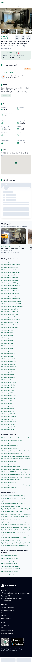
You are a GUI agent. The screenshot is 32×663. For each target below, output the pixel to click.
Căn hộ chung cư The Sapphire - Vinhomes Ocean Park (16, 464)
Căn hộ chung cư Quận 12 (8, 359)
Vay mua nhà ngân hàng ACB (8, 574)
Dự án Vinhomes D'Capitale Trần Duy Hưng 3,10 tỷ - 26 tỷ (16, 545)
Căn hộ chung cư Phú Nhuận (8, 382)
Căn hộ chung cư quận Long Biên (10, 296)
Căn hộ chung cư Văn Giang (8, 421)
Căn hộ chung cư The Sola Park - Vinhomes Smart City (15, 458)
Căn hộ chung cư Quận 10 (8, 353)
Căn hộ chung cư (12, 6)
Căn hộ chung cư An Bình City (9, 487)
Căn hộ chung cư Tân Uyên (8, 414)
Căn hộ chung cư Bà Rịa (7, 393)
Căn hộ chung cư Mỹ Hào (8, 408)
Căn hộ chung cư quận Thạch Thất (10, 319)
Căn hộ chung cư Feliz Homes (9, 461)
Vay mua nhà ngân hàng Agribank (10, 566)
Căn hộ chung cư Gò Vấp (7, 374)
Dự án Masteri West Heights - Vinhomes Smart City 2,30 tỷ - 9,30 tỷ (16, 530)
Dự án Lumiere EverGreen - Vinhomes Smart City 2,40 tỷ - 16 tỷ (16, 535)
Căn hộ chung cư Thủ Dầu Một (9, 416)
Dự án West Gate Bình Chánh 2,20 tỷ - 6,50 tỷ (13, 537)
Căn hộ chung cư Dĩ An (7, 401)
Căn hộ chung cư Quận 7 (7, 346)
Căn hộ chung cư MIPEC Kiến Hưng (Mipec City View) (15, 472)
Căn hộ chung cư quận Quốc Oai (9, 309)
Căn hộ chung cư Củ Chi (7, 372)
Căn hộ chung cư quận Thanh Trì (9, 322)
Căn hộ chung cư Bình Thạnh (8, 366)
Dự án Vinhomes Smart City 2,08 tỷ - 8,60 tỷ (13, 495)
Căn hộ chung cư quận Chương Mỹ (10, 270)
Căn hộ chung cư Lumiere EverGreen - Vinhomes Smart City (16, 474)
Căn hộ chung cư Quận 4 (7, 338)
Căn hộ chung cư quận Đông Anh (10, 275)
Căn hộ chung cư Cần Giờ (8, 369)
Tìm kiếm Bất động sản (8, 607)
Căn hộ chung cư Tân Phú (8, 387)
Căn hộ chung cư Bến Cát (8, 398)
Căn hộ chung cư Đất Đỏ (7, 403)
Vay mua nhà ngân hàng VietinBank (10, 569)
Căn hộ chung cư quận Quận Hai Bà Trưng (12, 304)
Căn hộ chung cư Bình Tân (8, 364)
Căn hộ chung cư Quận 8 (7, 348)
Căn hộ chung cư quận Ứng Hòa (9, 327)
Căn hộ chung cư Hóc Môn (8, 377)
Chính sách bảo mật (7, 630)
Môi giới (3, 615)
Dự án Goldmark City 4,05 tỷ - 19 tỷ (10, 501)
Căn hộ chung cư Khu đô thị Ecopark (10, 466)
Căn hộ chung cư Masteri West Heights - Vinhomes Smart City (16, 477)
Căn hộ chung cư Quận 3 (7, 335)
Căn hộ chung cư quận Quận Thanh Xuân (12, 306)
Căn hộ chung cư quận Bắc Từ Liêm (10, 264)
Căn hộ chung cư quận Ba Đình (9, 262)
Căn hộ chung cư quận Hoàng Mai (10, 293)
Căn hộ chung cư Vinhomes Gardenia (11, 479)
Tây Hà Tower (20, 6)
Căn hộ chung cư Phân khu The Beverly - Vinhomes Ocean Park (16, 469)
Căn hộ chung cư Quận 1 (7, 330)
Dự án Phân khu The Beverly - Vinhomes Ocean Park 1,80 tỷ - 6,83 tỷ (16, 524)
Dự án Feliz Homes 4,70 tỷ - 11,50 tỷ (10, 519)
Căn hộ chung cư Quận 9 (7, 351)
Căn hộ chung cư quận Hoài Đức (9, 288)
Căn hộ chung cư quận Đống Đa (9, 277)
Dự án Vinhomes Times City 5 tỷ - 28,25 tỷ (12, 511)
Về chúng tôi (5, 625)
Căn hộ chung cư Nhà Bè (7, 380)
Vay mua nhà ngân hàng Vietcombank (11, 561)
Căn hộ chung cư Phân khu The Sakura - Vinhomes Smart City (16, 456)
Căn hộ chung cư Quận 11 (8, 356)
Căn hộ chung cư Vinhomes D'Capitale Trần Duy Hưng (15, 485)
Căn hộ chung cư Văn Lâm (8, 424)
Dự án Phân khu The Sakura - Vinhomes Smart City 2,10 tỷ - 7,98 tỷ (16, 514)
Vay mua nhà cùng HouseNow (9, 555)
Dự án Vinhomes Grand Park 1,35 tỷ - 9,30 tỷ (13, 503)
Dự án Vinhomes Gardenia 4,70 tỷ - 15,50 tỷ (13, 532)
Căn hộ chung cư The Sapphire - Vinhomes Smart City (15, 451)
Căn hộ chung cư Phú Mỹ (7, 411)
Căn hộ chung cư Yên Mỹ (7, 429)
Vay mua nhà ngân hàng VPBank (9, 571)
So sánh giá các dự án (7, 610)
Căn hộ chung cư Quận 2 (7, 332)
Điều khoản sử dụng (7, 633)
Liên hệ (3, 628)
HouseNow (3, 6)
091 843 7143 (8, 600)
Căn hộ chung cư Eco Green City (10, 448)
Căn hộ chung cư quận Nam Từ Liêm (10, 298)
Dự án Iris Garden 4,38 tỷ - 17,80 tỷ (10, 540)
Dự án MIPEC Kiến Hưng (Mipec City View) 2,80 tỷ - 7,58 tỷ (16, 527)
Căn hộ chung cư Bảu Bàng (8, 395)
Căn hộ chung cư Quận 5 (7, 340)
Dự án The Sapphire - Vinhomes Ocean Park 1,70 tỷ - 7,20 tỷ (16, 522)
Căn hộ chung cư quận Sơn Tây (9, 314)
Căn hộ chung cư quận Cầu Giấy (9, 267)
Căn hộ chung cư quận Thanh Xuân (10, 325)
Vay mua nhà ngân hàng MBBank (10, 558)
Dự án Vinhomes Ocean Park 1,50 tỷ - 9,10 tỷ (13, 498)
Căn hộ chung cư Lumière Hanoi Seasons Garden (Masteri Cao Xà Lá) (16, 438)
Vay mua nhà (5, 613)
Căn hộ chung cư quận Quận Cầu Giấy (11, 301)
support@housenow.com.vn (12, 596)
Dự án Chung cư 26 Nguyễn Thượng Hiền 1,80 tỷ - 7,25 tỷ (16, 543)
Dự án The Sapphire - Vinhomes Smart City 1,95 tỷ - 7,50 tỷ (16, 509)
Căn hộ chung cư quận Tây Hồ (9, 317)
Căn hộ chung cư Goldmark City (9, 445)
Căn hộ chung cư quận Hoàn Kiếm (10, 291)
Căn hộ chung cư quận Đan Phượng (10, 272)
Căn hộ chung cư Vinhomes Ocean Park (11, 443)
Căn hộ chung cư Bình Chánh (8, 361)
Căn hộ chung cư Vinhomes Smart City (11, 440)
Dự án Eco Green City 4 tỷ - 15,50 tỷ (10, 506)
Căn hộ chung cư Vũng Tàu (8, 427)
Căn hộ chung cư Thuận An (8, 419)
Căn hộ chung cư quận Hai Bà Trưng (10, 285)
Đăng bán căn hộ (6, 618)
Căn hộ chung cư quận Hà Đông (9, 283)
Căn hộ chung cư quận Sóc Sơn (9, 311)
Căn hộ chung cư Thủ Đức (8, 390)
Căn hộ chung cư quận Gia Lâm (9, 280)
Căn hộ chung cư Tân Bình (8, 385)
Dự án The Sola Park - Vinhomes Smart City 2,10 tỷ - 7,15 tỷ (16, 516)
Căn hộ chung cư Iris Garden (8, 482)
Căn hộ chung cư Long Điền (8, 406)
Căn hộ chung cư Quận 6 (7, 343)
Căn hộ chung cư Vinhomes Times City (11, 453)
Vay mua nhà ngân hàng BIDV (9, 563)
